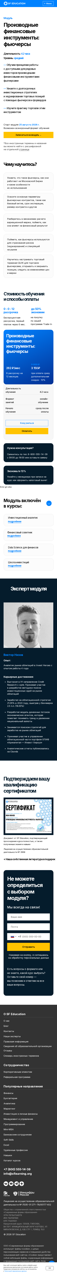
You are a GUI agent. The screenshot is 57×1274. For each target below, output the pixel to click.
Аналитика (9, 1103)
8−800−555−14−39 (37, 454)
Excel (6, 1145)
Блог (6, 1026)
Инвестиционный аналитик (23, 517)
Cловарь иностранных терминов (21, 1055)
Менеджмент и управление (18, 1119)
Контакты (9, 1031)
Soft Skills (9, 1139)
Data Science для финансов (23, 547)
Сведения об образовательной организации (28, 1046)
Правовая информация (16, 1041)
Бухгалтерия (10, 1098)
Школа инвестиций (18, 562)
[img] (14, 3)
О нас (7, 1020)
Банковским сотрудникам (18, 1134)
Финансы (8, 1093)
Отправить (28, 946)
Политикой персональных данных (15, 1271)
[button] (28, 135)
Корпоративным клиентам (18, 1072)
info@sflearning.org (18, 1173)
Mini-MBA (9, 1129)
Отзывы (8, 1050)
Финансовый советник (19, 532)
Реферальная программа (17, 1077)
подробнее (14, 521)
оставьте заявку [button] (38, 457)
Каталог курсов (12, 1160)
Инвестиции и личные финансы (21, 1114)
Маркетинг (9, 1108)
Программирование (14, 1124)
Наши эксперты (12, 1036)
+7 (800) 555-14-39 (17, 1169)
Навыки (8, 1155)
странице (24, 149)
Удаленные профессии (16, 1150)
